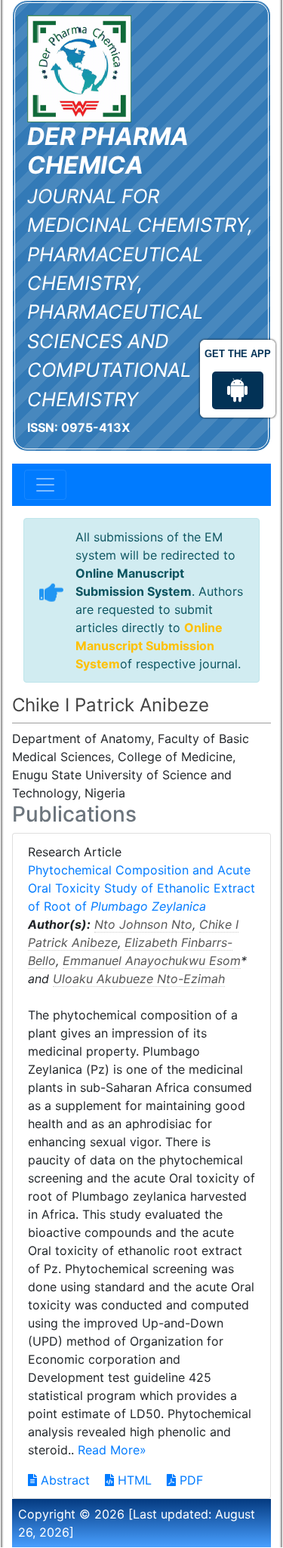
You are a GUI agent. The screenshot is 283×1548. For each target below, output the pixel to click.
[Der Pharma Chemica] (79, 67)
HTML (133, 1480)
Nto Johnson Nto (143, 924)
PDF (189, 1480)
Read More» (112, 1449)
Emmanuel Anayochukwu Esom (152, 960)
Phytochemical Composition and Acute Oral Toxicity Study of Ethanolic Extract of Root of (141, 888)
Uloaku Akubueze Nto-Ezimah (139, 978)
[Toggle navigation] (45, 485)
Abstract (63, 1480)
